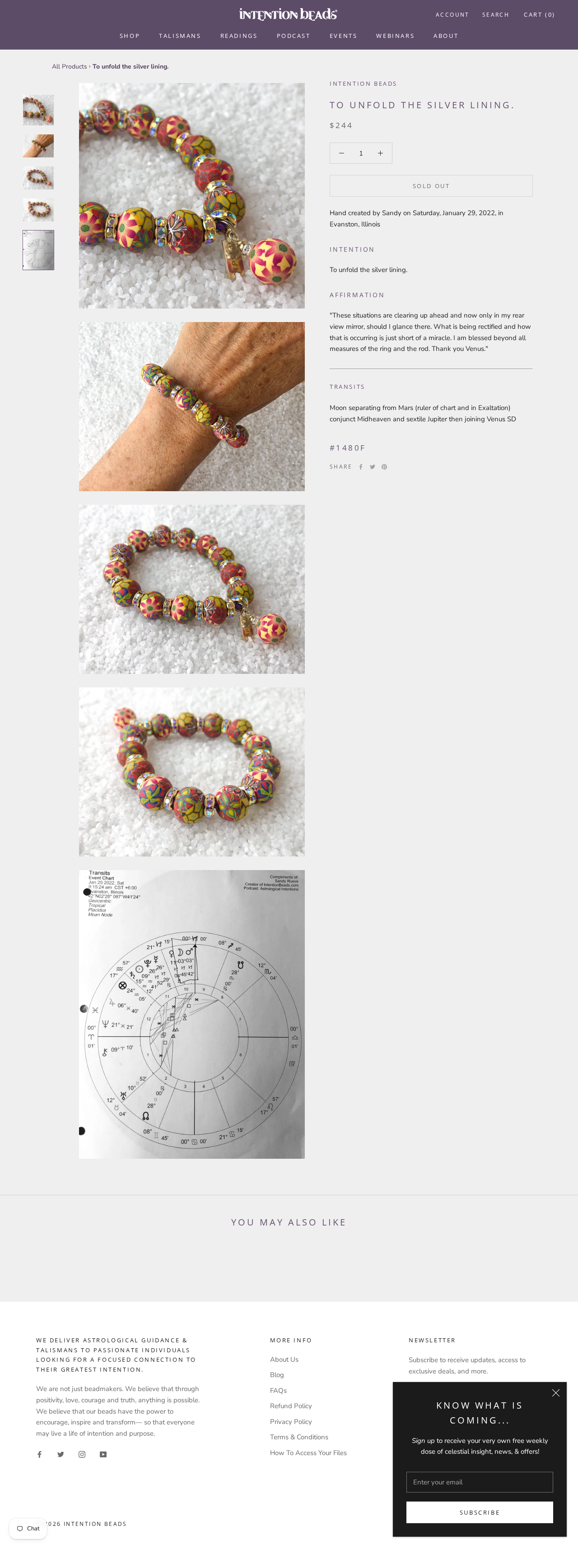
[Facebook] (361, 467)
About (446, 36)
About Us (284, 1359)
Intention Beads (363, 83)
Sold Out (431, 186)
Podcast (294, 36)
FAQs (278, 1390)
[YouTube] (103, 1454)
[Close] (556, 1393)
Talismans (180, 36)
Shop (130, 36)
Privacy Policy (291, 1421)
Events (344, 36)
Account (453, 14)
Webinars (395, 36)
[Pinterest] (384, 467)
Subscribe (480, 1512)
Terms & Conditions (299, 1437)
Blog (277, 1374)
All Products (69, 66)
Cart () (539, 14)
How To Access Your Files (308, 1452)
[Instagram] (82, 1454)
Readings (239, 36)
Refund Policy (291, 1405)
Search (495, 14)
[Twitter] (372, 467)
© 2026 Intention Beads (81, 1524)
